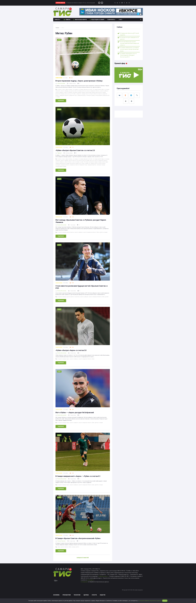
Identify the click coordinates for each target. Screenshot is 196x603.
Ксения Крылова (61, 83)
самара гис (78, 93)
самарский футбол (81, 95)
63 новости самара (61, 232)
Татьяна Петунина (61, 541)
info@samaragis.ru (103, 576)
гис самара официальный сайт (85, 89)
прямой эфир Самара (90, 92)
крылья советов (72, 160)
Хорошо (165, 600)
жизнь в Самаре (64, 90)
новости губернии (104, 90)
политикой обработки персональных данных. (150, 600)
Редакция (59, 153)
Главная (57, 27)
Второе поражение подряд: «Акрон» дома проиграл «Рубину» (79, 81)
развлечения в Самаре (100, 92)
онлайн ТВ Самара (68, 92)
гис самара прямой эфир (98, 89)
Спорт (59, 39)
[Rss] (115, 3)
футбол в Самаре (103, 232)
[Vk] (117, 3)
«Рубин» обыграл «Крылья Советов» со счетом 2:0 (75, 150)
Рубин (74, 93)
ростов (66, 93)
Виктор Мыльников (61, 224)
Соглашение (84, 581)
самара (73, 546)
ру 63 (71, 93)
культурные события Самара (75, 90)
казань (58, 546)
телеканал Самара (90, 95)
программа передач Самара (78, 92)
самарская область (65, 164)
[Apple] (127, 3)
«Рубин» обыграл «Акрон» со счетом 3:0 (71, 350)
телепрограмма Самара (100, 95)
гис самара (75, 89)
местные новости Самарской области (90, 90)
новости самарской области (89, 232)
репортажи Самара (60, 93)
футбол (107, 296)
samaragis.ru (90, 580)
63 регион (59, 89)
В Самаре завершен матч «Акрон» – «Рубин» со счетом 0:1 (78, 476)
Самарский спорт (73, 95)
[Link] (124, 3)
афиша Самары (69, 89)
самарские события (64, 95)
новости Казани (68, 161)
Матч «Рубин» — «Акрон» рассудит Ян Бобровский (75, 412)
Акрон (63, 89)
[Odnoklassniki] (120, 3)
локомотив (76, 296)
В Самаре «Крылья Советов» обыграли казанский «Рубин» (78, 538)
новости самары (59, 92)
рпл (69, 93)
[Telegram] (122, 3)
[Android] (129, 3)
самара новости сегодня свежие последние (92, 93)
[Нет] (194, 600)
